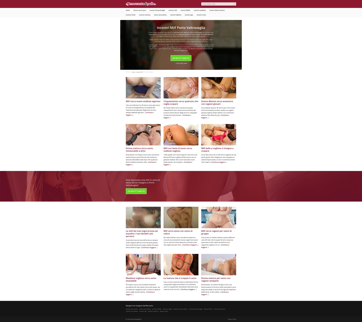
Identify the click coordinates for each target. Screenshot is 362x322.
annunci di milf (184, 34)
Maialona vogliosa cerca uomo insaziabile (141, 279)
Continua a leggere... (218, 162)
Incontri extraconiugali (195, 309)
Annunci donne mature (180, 309)
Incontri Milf (139, 72)
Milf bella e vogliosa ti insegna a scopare (217, 149)
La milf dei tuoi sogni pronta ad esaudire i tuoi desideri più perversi (142, 233)
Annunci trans (164, 311)
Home (133, 72)
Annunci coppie (167, 309)
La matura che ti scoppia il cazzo (180, 278)
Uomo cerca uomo (219, 309)
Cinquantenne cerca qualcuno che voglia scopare (181, 102)
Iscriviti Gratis (181, 58)
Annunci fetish (208, 309)
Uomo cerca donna (145, 309)
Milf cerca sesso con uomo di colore (178, 232)
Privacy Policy (232, 319)
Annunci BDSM (156, 309)
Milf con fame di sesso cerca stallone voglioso (178, 149)
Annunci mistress (153, 311)
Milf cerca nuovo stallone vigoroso (143, 101)
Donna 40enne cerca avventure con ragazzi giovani (217, 102)
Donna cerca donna (132, 311)
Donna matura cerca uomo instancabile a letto (139, 149)
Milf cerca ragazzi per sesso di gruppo (216, 232)
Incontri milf (143, 311)
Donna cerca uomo (132, 309)
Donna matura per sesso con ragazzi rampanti (215, 279)
